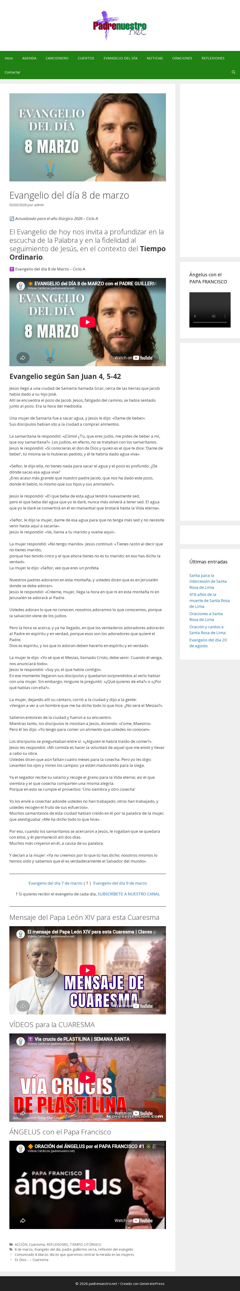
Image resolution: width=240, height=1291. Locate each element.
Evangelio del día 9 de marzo (120, 883)
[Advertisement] (214, 175)
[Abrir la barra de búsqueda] (233, 72)
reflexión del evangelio (115, 1249)
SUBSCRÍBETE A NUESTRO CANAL (129, 894)
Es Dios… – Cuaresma (31, 1259)
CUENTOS (86, 58)
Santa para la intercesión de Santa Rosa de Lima (208, 581)
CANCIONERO (57, 58)
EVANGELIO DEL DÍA (120, 58)
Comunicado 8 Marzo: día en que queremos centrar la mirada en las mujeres (74, 1254)
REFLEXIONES (213, 58)
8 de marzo (24, 1249)
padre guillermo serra (79, 1249)
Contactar (12, 72)
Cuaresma (37, 1244)
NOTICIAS (155, 58)
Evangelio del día (47, 1249)
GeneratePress (152, 1283)
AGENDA (29, 58)
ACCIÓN (21, 1244)
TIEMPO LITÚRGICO (85, 1244)
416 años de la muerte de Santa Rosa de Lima (209, 600)
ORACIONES (182, 58)
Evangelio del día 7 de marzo (55, 883)
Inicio (9, 58)
